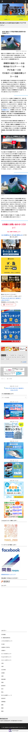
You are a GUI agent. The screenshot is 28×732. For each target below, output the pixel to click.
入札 (17, 355)
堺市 (3, 357)
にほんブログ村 (4, 300)
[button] (25, 397)
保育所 (13, 355)
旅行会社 (14, 357)
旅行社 (19, 357)
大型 (7, 357)
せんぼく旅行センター (18, 235)
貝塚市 (24, 357)
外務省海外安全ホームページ (8, 574)
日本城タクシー (5, 109)
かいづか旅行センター (6, 235)
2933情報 (4, 355)
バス (9, 355)
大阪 (10, 357)
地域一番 (21, 355)
